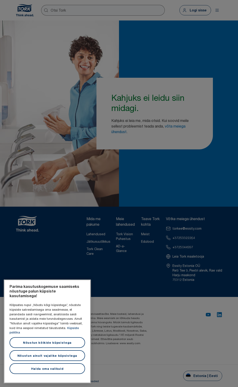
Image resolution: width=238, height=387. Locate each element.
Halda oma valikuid (47, 368)
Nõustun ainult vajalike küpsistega (47, 355)
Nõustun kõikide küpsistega (47, 342)
